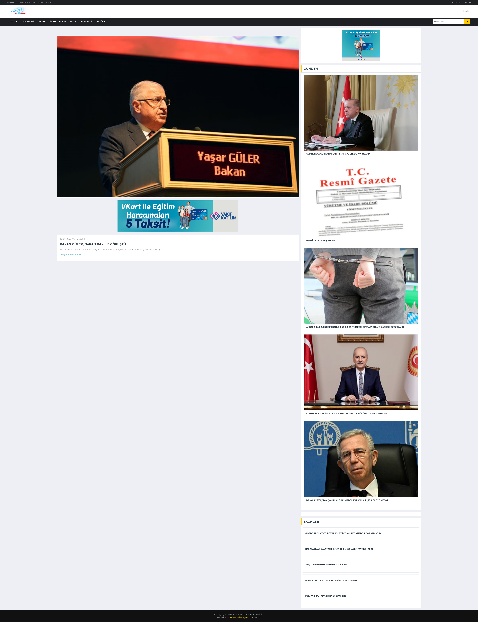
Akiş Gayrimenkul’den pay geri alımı (326, 565)
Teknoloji (86, 21)
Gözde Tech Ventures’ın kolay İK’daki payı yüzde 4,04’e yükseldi (343, 533)
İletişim (48, 2)
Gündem (15, 21)
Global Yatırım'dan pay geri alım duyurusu (331, 580)
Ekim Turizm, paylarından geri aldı (326, 596)
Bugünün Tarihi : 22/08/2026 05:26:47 (21, 2)
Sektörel (101, 21)
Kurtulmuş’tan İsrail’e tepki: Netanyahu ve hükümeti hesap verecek (346, 414)
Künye (40, 2)
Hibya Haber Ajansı (239, 617)
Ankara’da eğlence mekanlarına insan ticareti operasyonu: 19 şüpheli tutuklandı (355, 327)
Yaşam (41, 21)
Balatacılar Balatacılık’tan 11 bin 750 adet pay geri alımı (339, 549)
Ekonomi (28, 21)
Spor (73, 21)
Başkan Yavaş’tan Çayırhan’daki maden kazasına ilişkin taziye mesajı (347, 500)
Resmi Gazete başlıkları (320, 240)
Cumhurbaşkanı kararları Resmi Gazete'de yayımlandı (338, 154)
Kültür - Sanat (57, 21)
